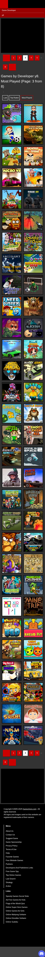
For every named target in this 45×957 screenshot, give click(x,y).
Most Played (27, 98)
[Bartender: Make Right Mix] (12, 242)
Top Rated (14, 98)
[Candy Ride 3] (33, 713)
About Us (9, 831)
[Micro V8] (12, 177)
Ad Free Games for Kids (15, 900)
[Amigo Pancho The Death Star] (12, 370)
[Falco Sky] (12, 263)
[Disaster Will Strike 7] (33, 156)
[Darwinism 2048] (33, 263)
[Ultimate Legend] (12, 649)
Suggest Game (12, 838)
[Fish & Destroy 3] (12, 113)
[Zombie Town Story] (33, 242)
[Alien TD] (33, 392)
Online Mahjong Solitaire (16, 914)
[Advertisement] (22, 36)
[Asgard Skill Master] (33, 349)
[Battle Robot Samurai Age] (12, 392)
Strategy (9, 882)
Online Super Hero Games (16, 907)
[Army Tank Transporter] (12, 521)
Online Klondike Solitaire (16, 918)
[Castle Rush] (33, 413)
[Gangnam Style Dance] (33, 113)
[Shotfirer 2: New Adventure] (33, 520)
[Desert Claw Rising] (33, 306)
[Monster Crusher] (33, 585)
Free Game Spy (12, 871)
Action (8, 886)
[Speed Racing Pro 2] (12, 349)
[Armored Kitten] (12, 328)
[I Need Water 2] (12, 306)
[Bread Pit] (33, 628)
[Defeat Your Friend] (12, 606)
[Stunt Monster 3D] (33, 542)
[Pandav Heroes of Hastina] (33, 692)
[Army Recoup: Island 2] (33, 220)
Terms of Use (11, 849)
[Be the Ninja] (12, 735)
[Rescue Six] (33, 199)
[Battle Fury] (12, 199)
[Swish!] (12, 713)
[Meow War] (12, 542)
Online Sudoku (12, 922)
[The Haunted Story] (12, 285)
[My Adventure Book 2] (12, 692)
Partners (9, 864)
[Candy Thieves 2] (33, 649)
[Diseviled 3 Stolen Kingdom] (12, 499)
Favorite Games (12, 857)
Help (8, 853)
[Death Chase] (33, 478)
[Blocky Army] (33, 370)
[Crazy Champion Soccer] (12, 135)
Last (5, 98)
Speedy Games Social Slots (17, 896)
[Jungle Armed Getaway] (33, 135)
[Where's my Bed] (12, 628)
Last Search (11, 879)
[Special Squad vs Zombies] (12, 563)
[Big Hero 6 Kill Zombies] (12, 671)
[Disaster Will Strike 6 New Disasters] (12, 220)
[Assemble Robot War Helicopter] (33, 735)
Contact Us (10, 835)
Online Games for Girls (15, 911)
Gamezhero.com (29, 809)
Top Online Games (13, 875)
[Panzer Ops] (33, 563)
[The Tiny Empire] (12, 156)
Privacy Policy (11, 846)
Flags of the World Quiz (15, 903)
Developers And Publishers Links (19, 868)
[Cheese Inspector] (12, 413)
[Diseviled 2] (12, 585)
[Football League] (33, 177)
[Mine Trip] (33, 606)
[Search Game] (41, 4)
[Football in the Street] (33, 285)
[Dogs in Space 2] (33, 456)
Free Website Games (14, 860)
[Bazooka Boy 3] (12, 435)
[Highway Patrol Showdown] (12, 456)
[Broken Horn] (33, 499)
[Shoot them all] (33, 435)
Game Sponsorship (14, 842)
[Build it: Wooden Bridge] (33, 671)
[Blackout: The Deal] (33, 328)
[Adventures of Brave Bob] (12, 478)
